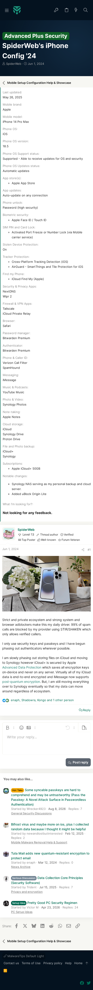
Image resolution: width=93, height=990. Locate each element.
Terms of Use (31, 963)
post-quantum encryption (21, 681)
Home (78, 963)
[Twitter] (89, 983)
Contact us (11, 963)
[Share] (83, 550)
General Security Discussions (31, 813)
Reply (87, 710)
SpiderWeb (13, 63)
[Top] (87, 963)
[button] (6, 10)
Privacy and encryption (27, 891)
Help (68, 963)
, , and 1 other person (42, 700)
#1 (89, 549)
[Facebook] (82, 983)
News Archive (20, 867)
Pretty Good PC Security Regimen (44, 903)
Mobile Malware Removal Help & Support (39, 842)
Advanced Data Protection (21, 667)
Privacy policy (52, 963)
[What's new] (76, 10)
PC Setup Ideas (22, 912)
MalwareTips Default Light (25, 956)
